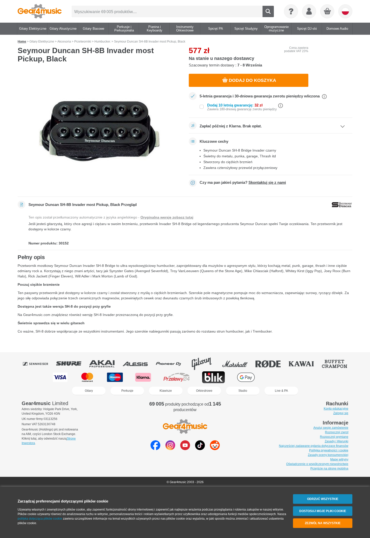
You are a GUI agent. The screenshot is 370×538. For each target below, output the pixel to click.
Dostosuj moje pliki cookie (322, 511)
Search (268, 11)
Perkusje (127, 390)
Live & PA (281, 390)
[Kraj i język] (345, 11)
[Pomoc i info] (291, 11)
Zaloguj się (340, 413)
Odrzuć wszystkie (322, 499)
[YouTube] (185, 449)
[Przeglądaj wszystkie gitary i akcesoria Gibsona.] (205, 363)
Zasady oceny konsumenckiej (328, 455)
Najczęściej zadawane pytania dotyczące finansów (313, 446)
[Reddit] (215, 449)
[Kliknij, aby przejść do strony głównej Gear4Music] (40, 11)
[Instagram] (170, 449)
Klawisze (166, 390)
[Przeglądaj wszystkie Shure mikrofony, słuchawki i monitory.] (72, 363)
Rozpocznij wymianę (334, 437)
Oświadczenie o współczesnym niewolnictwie (317, 464)
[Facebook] (155, 449)
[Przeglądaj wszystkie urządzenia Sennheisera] (39, 363)
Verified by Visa (308, 377)
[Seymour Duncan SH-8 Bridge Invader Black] (99, 131)
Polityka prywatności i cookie (328, 450)
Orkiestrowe (204, 390)
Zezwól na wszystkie (323, 523)
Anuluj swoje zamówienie (330, 427)
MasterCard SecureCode (277, 377)
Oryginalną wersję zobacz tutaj (166, 217)
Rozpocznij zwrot (336, 432)
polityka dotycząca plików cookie (40, 518)
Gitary (89, 390)
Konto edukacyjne (336, 408)
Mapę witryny (339, 459)
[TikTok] (200, 449)
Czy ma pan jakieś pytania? (243, 183)
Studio (242, 390)
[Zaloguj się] (309, 11)
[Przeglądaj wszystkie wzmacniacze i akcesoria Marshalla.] (238, 363)
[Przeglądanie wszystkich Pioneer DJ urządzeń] (172, 363)
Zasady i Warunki (336, 441)
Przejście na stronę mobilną (329, 468)
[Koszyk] (327, 12)
